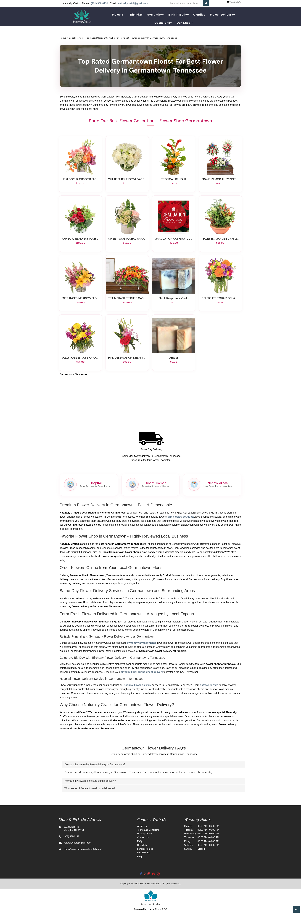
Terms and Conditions (148, 829)
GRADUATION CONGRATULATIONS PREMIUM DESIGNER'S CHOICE (174, 239)
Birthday (136, 14)
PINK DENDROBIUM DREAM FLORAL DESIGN (127, 358)
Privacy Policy (144, 833)
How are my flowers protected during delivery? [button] (90, 780)
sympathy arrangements (141, 642)
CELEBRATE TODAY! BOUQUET (220, 298)
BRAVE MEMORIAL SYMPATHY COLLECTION (220, 179)
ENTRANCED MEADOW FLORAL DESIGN (80, 298)
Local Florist (76, 37)
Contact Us (143, 837)
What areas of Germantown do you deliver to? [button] (89, 788)
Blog (139, 856)
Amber (173, 358)
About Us (142, 826)
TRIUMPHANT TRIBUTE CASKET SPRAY (127, 298)
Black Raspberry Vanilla (173, 298)
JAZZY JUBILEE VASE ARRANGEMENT (80, 358)
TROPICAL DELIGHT (173, 179)
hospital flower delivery (137, 685)
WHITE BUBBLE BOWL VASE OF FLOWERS (127, 179)
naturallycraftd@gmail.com (133, 3)
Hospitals (142, 845)
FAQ (139, 841)
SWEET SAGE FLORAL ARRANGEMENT (127, 239)
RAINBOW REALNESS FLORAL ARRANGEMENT (80, 239)
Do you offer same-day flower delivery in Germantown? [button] (94, 764)
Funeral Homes (145, 848)
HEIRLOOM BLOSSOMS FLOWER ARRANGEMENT (80, 179)
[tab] (153, 764)
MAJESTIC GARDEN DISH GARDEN (220, 239)
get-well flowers (209, 685)
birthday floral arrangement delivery (142, 672)
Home (63, 37)
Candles (199, 14)
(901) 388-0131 (99, 3)
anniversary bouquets (181, 516)
